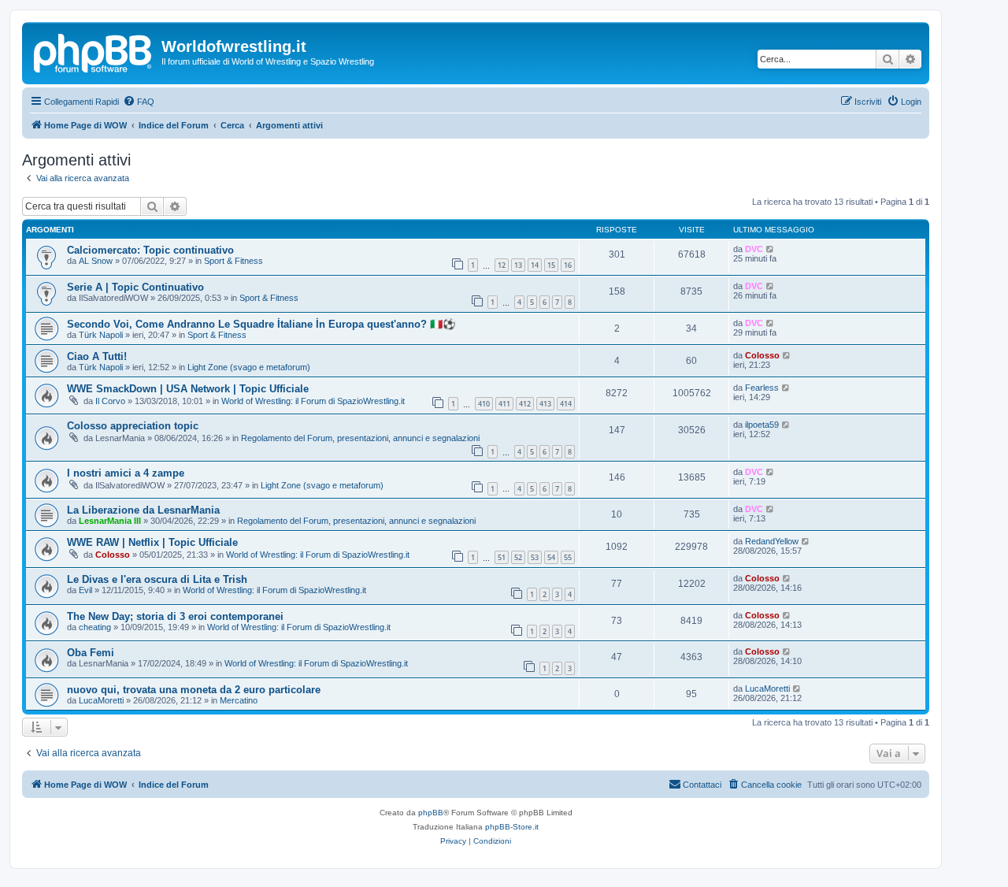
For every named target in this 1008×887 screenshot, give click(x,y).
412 (525, 404)
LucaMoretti (101, 700)
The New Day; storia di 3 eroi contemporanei (175, 616)
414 (566, 404)
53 (535, 557)
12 (502, 265)
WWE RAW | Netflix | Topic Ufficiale (152, 542)
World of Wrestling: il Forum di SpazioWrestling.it (313, 401)
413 (545, 404)
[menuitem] (138, 101)
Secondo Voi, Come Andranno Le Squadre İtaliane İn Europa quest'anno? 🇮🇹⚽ (261, 324)
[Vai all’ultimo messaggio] (770, 249)
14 (535, 265)
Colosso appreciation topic (132, 426)
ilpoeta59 (762, 424)
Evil (85, 590)
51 (502, 557)
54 (551, 557)
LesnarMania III (110, 520)
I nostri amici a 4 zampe (125, 473)
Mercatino (239, 700)
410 (484, 404)
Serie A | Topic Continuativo (135, 287)
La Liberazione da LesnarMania (143, 510)
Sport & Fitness (233, 260)
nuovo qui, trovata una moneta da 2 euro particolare (194, 690)
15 (551, 265)
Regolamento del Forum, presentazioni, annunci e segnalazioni (360, 438)
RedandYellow (772, 541)
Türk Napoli (101, 335)
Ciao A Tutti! (97, 356)
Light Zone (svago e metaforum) (248, 367)
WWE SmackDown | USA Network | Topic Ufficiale (188, 389)
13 (518, 265)
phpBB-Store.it (512, 826)
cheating (95, 627)
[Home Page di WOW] (93, 51)
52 (518, 557)
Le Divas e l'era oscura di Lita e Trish (157, 579)
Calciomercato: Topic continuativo (150, 250)
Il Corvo (110, 401)
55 (568, 557)
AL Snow (96, 260)
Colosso (762, 355)
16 (568, 265)
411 (504, 404)
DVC (754, 249)
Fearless (762, 387)
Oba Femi (90, 653)
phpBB (430, 812)
